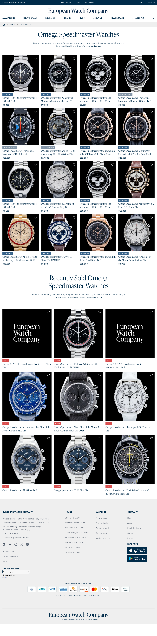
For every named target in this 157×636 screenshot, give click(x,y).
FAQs (5, 561)
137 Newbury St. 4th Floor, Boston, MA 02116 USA (25, 523)
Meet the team (134, 528)
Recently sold (102, 528)
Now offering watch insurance (78, 3)
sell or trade (117, 18)
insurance (50, 18)
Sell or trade (101, 533)
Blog (129, 518)
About (130, 523)
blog (82, 18)
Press (129, 538)
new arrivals (30, 18)
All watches (101, 518)
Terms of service (10, 556)
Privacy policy (9, 551)
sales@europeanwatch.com (13, 2)
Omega (12, 24)
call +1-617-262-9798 (147, 2)
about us (97, 18)
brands (67, 18)
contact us (95, 46)
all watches (8, 18)
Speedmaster (25, 24)
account (139, 18)
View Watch (20, 74)
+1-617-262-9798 (10, 534)
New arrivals (102, 523)
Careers (130, 533)
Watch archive (103, 538)
